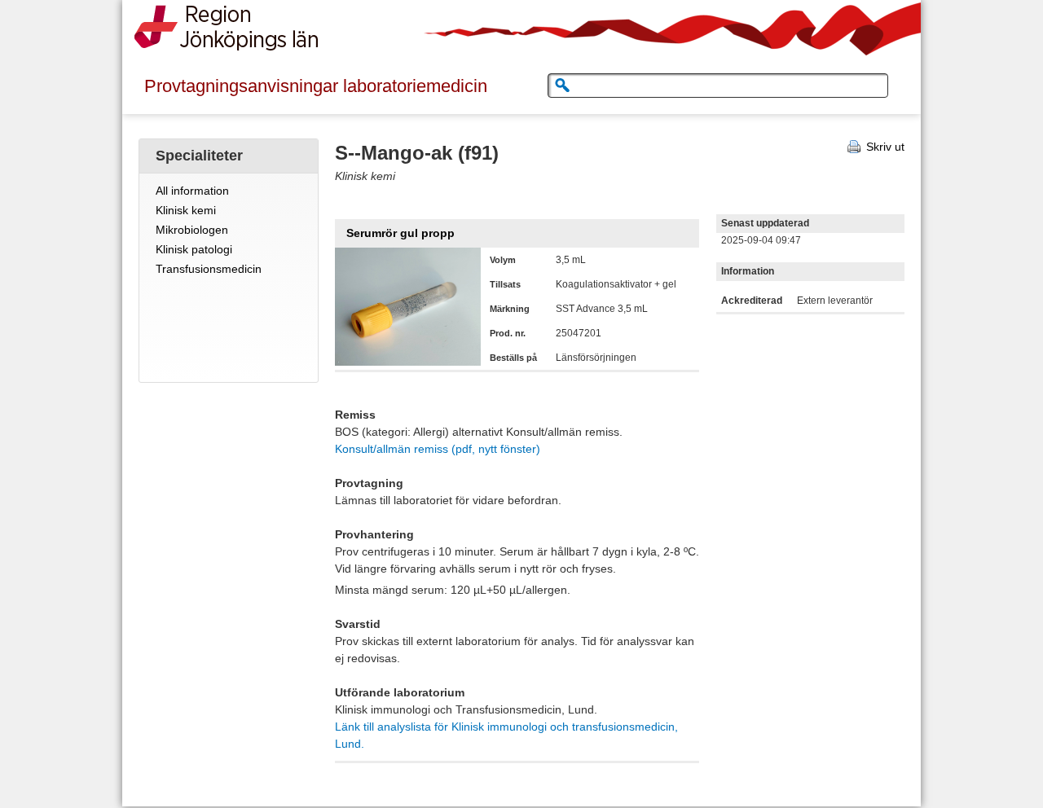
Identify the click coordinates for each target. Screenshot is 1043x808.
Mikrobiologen (192, 229)
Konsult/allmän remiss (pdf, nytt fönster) (437, 448)
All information (192, 190)
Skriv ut (885, 146)
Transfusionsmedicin (209, 268)
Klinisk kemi (186, 210)
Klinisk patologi (194, 249)
